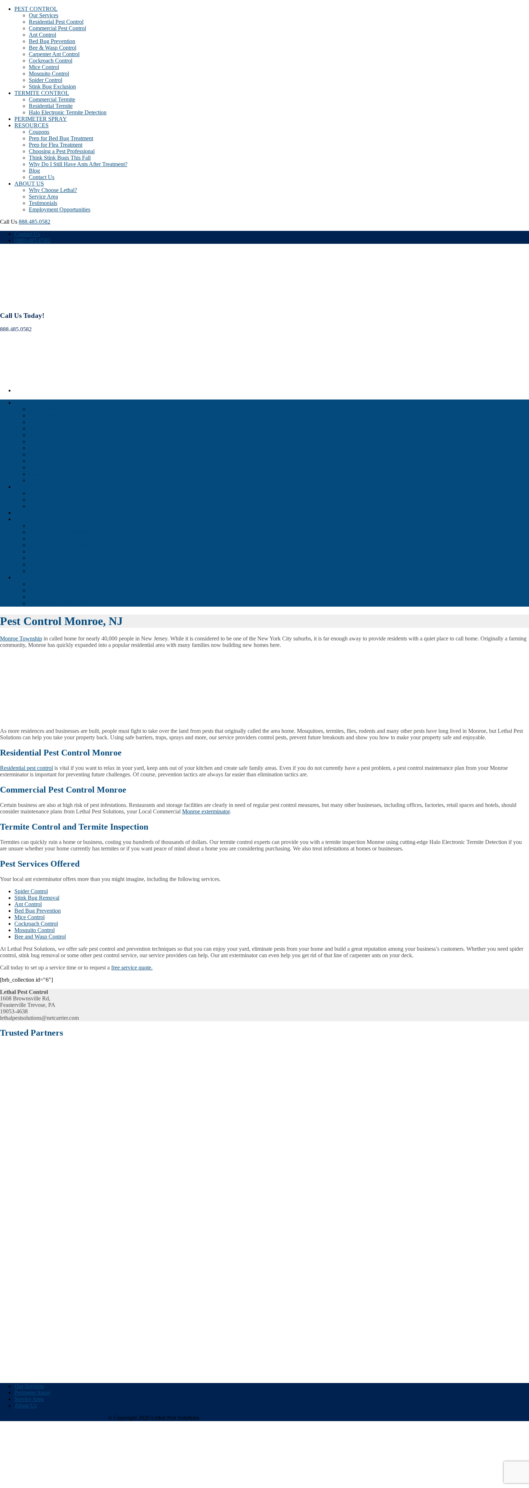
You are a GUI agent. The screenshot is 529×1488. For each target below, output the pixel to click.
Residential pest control (26, 768)
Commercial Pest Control (57, 28)
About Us (25, 1405)
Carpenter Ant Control (54, 54)
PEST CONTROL (36, 9)
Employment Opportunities (59, 209)
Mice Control (44, 67)
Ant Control (42, 35)
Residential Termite (51, 106)
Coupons (39, 132)
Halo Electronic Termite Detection (68, 112)
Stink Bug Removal (36, 898)
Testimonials (43, 203)
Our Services (43, 15)
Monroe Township (21, 638)
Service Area (43, 196)
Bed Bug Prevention (52, 41)
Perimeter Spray (32, 1392)
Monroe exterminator (206, 811)
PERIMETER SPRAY (40, 119)
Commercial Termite (52, 99)
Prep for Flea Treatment (55, 145)
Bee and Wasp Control (40, 937)
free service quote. (132, 967)
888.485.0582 (34, 222)
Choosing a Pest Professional (62, 151)
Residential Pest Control (56, 22)
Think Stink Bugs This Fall (60, 158)
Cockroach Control (50, 61)
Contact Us (41, 177)
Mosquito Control (49, 73)
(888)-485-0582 (32, 240)
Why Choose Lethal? (53, 190)
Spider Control (45, 80)
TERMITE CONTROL (41, 93)
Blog (34, 171)
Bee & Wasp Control (52, 48)
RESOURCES (31, 125)
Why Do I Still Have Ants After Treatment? (78, 164)
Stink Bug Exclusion (52, 86)
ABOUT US (29, 184)
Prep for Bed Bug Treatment (61, 138)
